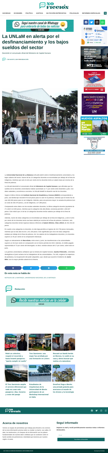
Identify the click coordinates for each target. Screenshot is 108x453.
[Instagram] (97, 22)
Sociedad (6, 13)
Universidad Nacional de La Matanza (40, 278)
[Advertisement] (40, 74)
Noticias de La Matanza (14, 278)
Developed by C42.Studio (99, 450)
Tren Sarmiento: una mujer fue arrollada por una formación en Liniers (39, 356)
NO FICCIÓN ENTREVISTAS (56, 13)
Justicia (39, 13)
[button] (105, 13)
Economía (18, 13)
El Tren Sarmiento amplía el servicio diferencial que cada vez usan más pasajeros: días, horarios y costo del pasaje (15, 389)
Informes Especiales (91, 13)
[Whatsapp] (102, 22)
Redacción (24, 59)
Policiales (74, 13)
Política (29, 13)
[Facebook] (86, 22)
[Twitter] (91, 22)
